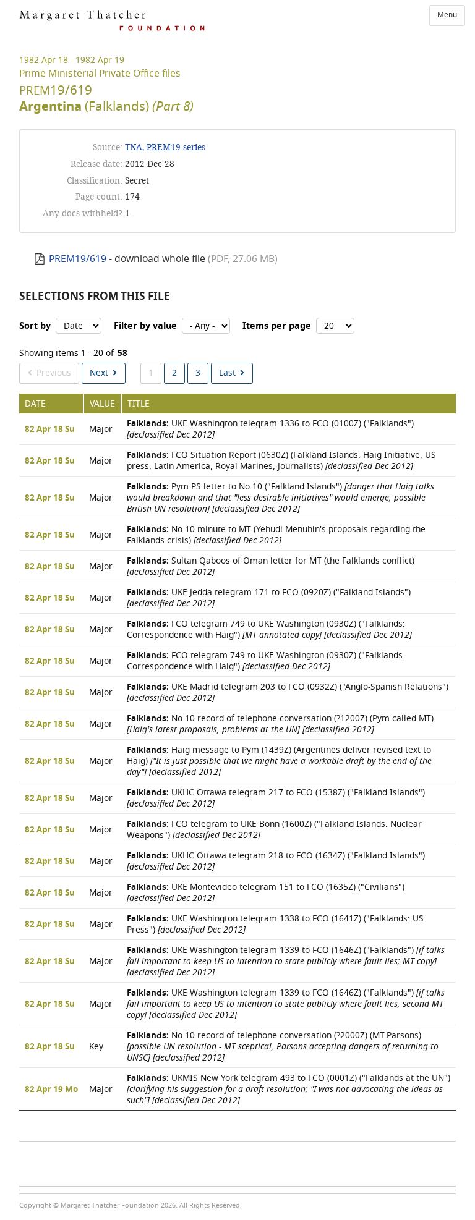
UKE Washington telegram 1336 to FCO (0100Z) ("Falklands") (270, 429)
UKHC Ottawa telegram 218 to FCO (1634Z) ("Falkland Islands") (276, 861)
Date (35, 403)
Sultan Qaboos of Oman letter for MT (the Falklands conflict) (270, 566)
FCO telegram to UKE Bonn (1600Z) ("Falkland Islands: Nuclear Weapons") (274, 830)
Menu (447, 14)
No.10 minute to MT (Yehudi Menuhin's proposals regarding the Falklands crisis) (276, 535)
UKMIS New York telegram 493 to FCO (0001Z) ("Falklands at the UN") (288, 1089)
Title (138, 403)
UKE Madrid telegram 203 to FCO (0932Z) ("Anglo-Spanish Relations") (287, 692)
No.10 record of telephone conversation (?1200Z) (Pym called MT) (280, 724)
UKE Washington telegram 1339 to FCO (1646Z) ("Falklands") (286, 961)
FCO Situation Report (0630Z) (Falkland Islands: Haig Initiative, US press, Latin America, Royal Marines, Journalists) (281, 461)
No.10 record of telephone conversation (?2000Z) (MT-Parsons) (283, 1046)
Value (102, 403)
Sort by (35, 326)
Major (101, 429)
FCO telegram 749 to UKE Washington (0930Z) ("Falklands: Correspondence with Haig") (269, 629)
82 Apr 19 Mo (51, 1089)
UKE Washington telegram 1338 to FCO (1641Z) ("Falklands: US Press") (275, 924)
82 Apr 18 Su (50, 429)
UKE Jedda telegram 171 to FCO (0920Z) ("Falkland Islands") (269, 598)
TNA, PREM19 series (165, 147)
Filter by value (145, 326)
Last (227, 372)
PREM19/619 (77, 259)
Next (99, 372)
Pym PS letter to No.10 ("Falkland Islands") (280, 497)
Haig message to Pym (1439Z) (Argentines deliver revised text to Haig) (279, 761)
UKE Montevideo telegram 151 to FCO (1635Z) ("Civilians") (265, 893)
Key (96, 1046)
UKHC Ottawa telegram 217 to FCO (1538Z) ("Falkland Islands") (276, 798)
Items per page (276, 326)
